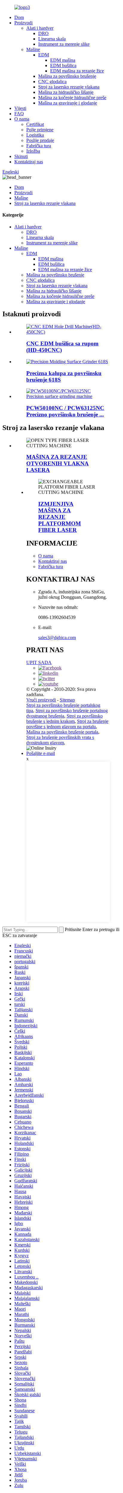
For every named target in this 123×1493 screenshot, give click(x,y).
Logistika (35, 135)
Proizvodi (23, 22)
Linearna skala (52, 38)
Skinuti (21, 156)
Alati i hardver (39, 28)
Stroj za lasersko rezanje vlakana (68, 86)
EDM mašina (62, 60)
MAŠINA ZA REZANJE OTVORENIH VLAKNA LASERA (57, 463)
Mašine (33, 49)
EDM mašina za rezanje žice (77, 70)
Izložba (33, 151)
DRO (43, 33)
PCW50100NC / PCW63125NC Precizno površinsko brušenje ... (65, 411)
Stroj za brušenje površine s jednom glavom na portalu (67, 724)
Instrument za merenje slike (64, 44)
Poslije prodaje (40, 140)
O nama (21, 118)
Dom (19, 17)
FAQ (19, 113)
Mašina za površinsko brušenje (67, 76)
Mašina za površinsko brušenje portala (62, 731)
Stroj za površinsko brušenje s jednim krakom (64, 718)
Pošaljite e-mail (40, 753)
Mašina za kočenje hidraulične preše (72, 97)
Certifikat (35, 124)
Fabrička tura (38, 145)
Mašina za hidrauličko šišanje (65, 92)
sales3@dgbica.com (57, 637)
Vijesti (20, 108)
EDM (43, 54)
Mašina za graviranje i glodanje (67, 102)
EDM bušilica (63, 65)
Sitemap (67, 699)
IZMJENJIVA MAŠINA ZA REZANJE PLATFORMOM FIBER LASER (59, 517)
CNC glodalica (52, 81)
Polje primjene (39, 129)
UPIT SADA (39, 662)
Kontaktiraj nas (28, 161)
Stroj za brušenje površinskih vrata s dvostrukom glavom (60, 740)
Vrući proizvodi (41, 699)
